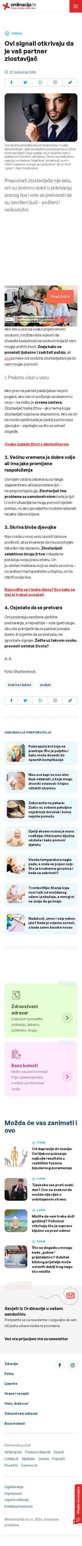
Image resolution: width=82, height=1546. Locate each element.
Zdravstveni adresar (21, 1413)
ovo (8, 358)
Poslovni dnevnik (37, 1452)
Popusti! (58, 1459)
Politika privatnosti (19, 1506)
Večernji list (13, 1452)
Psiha (9, 1374)
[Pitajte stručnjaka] (78, 1503)
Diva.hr (59, 1452)
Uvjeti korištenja (17, 1500)
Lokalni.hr (12, 1459)
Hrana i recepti (17, 1393)
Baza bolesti (15, 1423)
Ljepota (11, 1383)
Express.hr (29, 1465)
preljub (45, 685)
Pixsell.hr (11, 1465)
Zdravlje (11, 1364)
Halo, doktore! (16, 1403)
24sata (43, 1459)
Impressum (13, 1493)
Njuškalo (28, 1459)
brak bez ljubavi (19, 685)
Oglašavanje (14, 1487)
